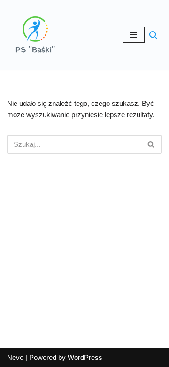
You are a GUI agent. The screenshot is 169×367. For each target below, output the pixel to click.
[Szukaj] (153, 35)
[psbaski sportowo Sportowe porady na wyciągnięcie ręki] (35, 35)
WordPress (85, 357)
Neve (15, 357)
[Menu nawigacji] (134, 35)
